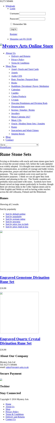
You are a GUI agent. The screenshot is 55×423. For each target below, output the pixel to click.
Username (14, 13)
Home (8, 404)
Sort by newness (13, 221)
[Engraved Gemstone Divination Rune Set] (19, 271)
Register (13, 34)
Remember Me (20, 24)
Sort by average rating (15, 219)
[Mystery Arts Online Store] (26, 45)
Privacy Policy (12, 412)
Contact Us (11, 419)
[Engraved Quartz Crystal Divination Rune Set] (19, 332)
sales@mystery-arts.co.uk (17, 367)
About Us (10, 406)
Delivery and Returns (15, 417)
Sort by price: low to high (17, 224)
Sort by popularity (14, 216)
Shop (8, 409)
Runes (8, 147)
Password (14, 19)
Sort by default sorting (15, 214)
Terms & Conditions (15, 414)
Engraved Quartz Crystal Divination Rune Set (20, 341)
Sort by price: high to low (17, 227)
